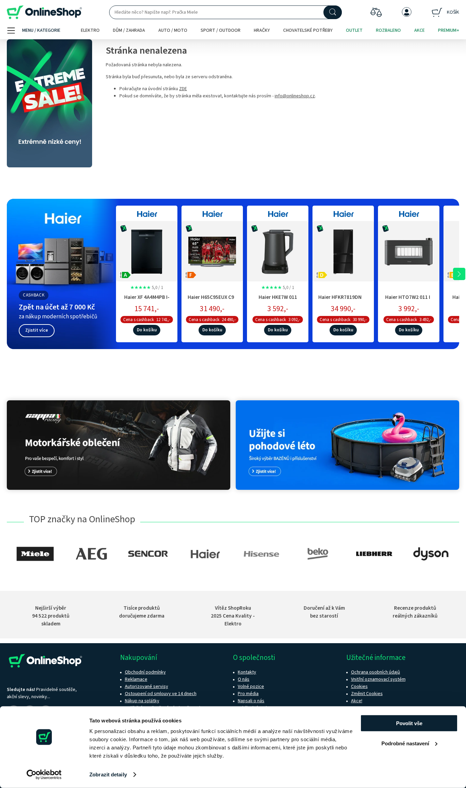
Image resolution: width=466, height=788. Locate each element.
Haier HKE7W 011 (278, 297)
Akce (419, 30)
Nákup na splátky (142, 700)
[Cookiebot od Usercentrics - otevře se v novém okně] (44, 775)
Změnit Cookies (367, 693)
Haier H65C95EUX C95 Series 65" (212, 300)
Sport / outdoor (221, 30)
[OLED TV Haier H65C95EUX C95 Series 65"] (212, 250)
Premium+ (448, 30)
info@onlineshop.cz (295, 96)
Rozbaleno (388, 30)
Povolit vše (409, 723)
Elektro (90, 30)
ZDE (183, 88)
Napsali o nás (251, 700)
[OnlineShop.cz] (44, 12)
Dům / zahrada (129, 30)
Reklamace (136, 679)
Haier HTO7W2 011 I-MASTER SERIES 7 (408, 300)
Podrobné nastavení (405, 743)
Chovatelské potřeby (308, 30)
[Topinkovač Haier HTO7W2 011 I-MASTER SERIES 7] (409, 250)
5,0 (146, 288)
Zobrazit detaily (108, 774)
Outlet (354, 30)
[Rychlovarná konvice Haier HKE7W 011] (278, 250)
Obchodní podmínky (145, 672)
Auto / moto (172, 30)
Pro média (248, 693)
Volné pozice (251, 686)
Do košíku (147, 330)
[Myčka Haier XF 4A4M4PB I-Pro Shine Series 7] (147, 250)
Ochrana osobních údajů (375, 672)
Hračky (262, 30)
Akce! (356, 700)
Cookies (359, 686)
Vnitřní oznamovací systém (378, 679)
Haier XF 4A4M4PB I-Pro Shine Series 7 (147, 300)
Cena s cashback (138, 319)
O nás (243, 679)
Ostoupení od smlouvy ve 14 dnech (160, 693)
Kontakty (247, 672)
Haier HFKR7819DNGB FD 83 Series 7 (343, 300)
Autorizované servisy (146, 686)
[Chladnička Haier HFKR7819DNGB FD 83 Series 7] (343, 250)
